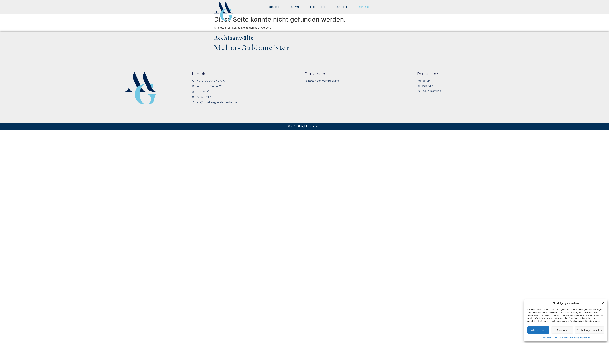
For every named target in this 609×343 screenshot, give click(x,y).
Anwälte (296, 7)
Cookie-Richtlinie (549, 337)
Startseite (276, 7)
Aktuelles (343, 7)
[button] (602, 303)
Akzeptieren (538, 330)
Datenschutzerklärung (569, 337)
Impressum (585, 337)
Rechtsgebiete (319, 7)
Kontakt (363, 7)
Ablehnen (562, 330)
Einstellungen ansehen (589, 330)
